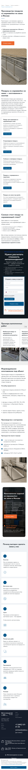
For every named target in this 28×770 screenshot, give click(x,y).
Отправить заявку (14, 303)
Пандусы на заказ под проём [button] (11, 195)
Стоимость (16, 715)
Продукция (7, 5)
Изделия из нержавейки (14, 5)
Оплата (2, 723)
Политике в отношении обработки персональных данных (14, 764)
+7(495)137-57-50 (8, 507)
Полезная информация (18, 717)
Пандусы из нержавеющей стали (6, 6)
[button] (7, 43)
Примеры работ (3, 728)
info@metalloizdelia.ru (21, 730)
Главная (2, 5)
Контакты (2, 725)
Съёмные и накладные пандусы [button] (12, 159)
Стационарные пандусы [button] (10, 141)
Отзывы (2, 727)
